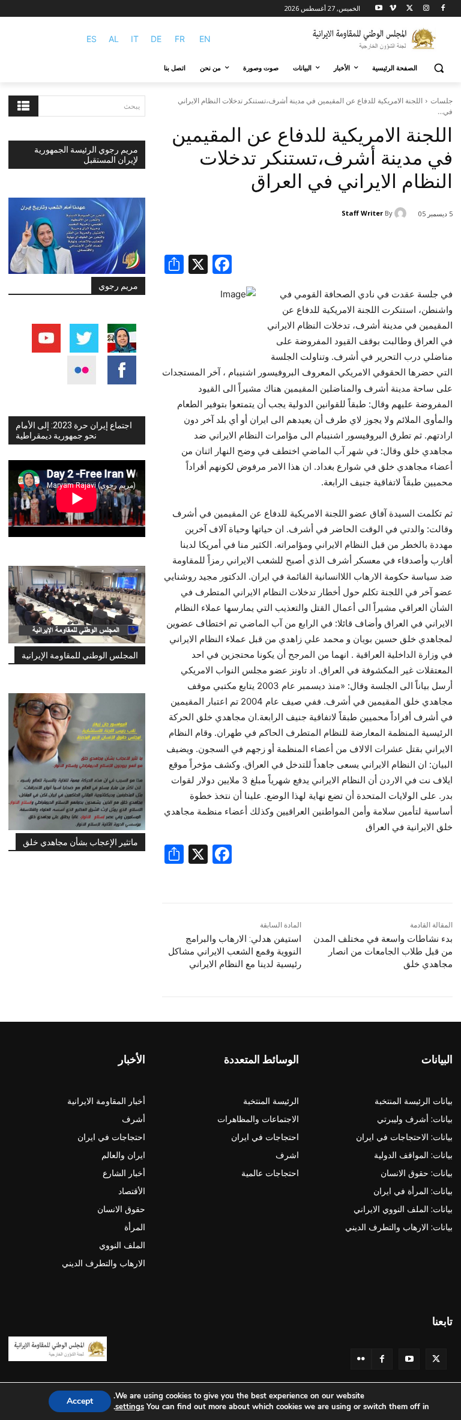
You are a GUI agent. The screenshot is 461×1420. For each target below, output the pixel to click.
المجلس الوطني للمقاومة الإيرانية (80, 655)
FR (180, 39)
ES (91, 39)
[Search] (23, 106)
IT (135, 39)
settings (129, 1406)
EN (205, 39)
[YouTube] (409, 1359)
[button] (438, 68)
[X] (410, 9)
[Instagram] (426, 9)
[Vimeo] (393, 9)
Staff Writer (362, 212)
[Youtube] (379, 9)
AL (114, 39)
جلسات (441, 101)
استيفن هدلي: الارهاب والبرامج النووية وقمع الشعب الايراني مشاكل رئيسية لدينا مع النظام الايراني (234, 951)
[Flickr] (361, 1359)
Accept (80, 1401)
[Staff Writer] (402, 213)
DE (156, 39)
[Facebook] (443, 9)
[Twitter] (436, 1359)
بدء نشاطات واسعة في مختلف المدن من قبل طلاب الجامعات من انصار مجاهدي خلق (383, 951)
